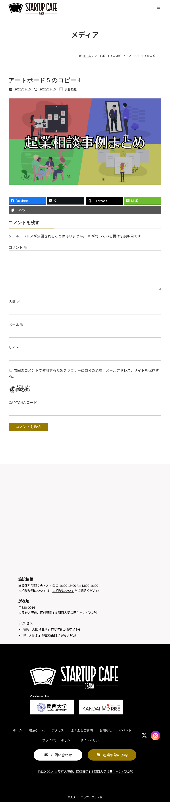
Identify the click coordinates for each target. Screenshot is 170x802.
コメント (18, 247)
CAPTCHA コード (23, 403)
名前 (14, 302)
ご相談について (63, 591)
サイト (14, 347)
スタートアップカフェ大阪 (86, 797)
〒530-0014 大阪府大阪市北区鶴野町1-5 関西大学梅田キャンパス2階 (85, 771)
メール (16, 325)
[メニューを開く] (158, 9)
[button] (58, 755)
